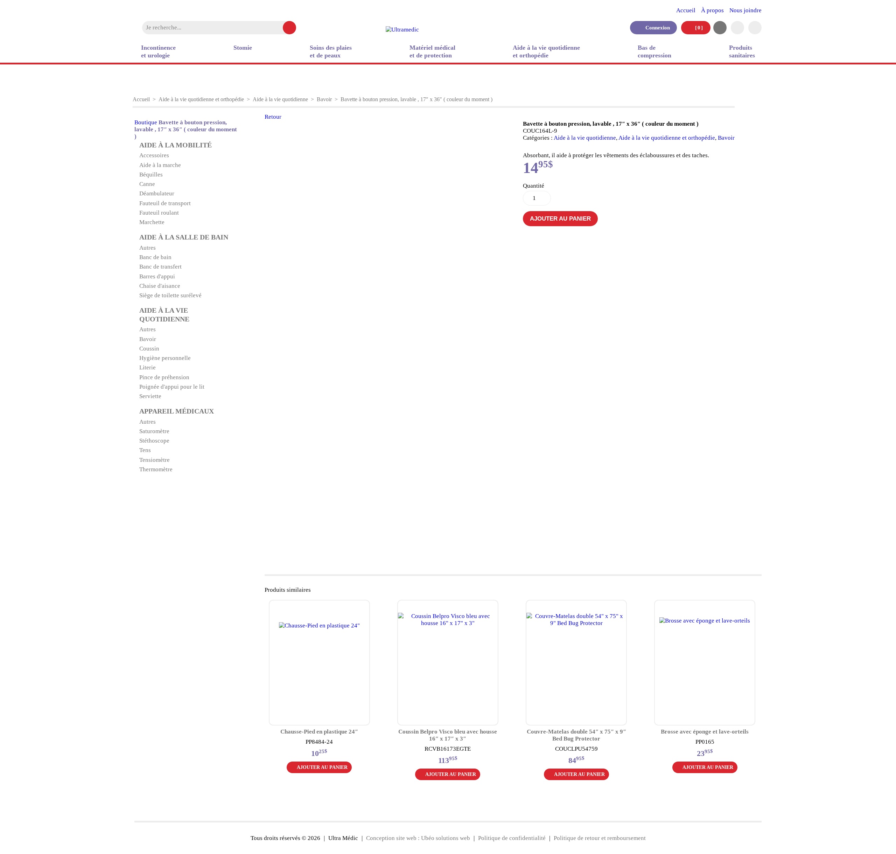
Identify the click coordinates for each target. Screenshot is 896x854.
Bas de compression (654, 51)
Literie (147, 367)
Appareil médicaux (176, 411)
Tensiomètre (154, 460)
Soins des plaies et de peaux (331, 51)
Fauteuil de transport (165, 203)
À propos (712, 10)
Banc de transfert (160, 266)
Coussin (149, 348)
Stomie (242, 47)
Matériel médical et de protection (432, 51)
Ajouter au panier (560, 218)
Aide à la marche (160, 165)
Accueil (685, 10)
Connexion (655, 27)
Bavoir (324, 99)
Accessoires (154, 155)
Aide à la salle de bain (183, 237)
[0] (698, 27)
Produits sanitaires (742, 51)
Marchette (151, 222)
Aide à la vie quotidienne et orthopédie (546, 51)
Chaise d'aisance (159, 286)
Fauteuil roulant (159, 212)
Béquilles (151, 174)
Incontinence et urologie (158, 51)
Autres (147, 247)
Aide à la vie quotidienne (280, 99)
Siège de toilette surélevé (170, 295)
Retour (273, 116)
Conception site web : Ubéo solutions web (418, 838)
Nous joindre (745, 10)
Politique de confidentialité (512, 838)
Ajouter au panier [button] (322, 767)
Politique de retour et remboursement (600, 838)
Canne (147, 184)
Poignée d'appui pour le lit (171, 386)
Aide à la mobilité (175, 145)
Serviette (150, 396)
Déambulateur (156, 193)
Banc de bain (155, 257)
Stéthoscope (154, 440)
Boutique (145, 122)
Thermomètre (156, 469)
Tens (145, 450)
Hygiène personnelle (165, 358)
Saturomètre (154, 431)
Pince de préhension (164, 377)
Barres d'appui (157, 276)
